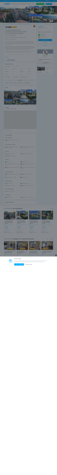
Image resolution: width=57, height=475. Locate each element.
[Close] (56, 255)
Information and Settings (28, 264)
